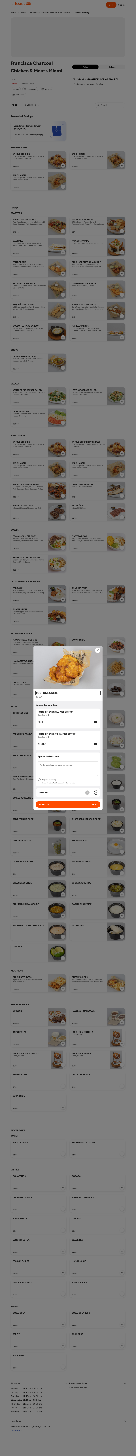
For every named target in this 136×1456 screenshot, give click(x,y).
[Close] (97, 650)
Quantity (43, 792)
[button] (68, 667)
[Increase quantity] (96, 792)
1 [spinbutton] (91, 792)
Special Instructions (48, 756)
